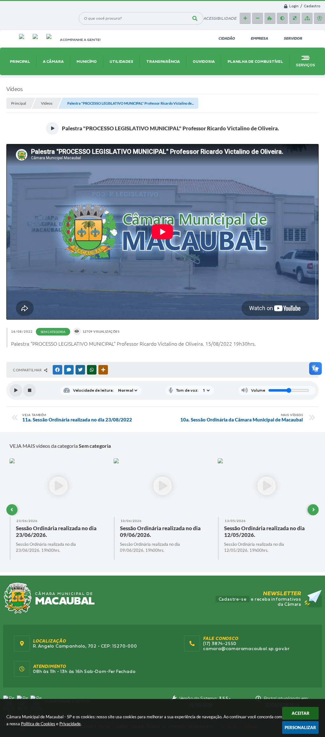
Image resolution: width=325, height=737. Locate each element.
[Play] (16, 390)
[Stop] (29, 390)
